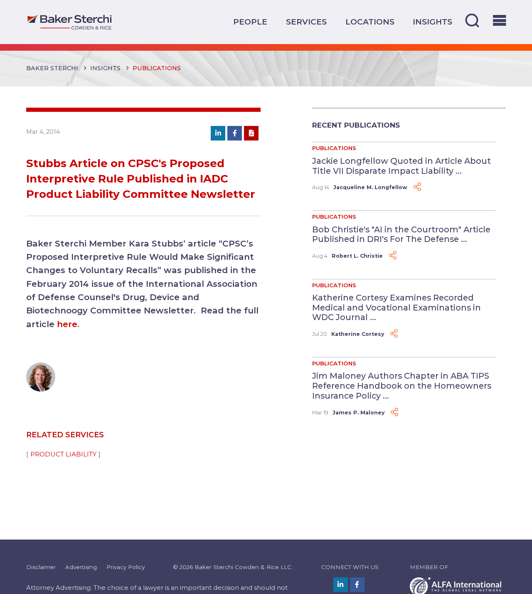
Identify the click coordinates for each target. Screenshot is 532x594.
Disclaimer (41, 567)
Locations (369, 22)
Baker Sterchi (52, 68)
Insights (432, 22)
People (250, 22)
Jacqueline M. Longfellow (370, 187)
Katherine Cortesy (357, 334)
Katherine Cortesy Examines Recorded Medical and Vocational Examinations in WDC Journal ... (396, 307)
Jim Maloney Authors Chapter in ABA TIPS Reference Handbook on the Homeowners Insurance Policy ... (401, 385)
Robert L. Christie (357, 256)
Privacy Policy (125, 567)
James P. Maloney (358, 412)
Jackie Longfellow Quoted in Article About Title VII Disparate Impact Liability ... (401, 166)
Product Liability (63, 454)
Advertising (81, 567)
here (67, 324)
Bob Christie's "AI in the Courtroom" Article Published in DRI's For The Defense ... (401, 234)
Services (306, 22)
